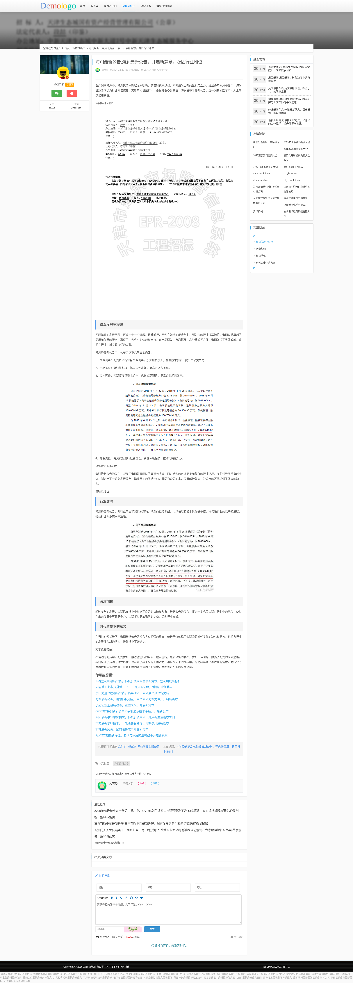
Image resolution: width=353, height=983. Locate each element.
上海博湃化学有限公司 (296, 204)
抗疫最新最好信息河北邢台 (200, 974)
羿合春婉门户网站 (293, 166)
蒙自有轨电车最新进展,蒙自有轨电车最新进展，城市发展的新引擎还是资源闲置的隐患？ (152, 823)
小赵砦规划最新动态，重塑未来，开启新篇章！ (126, 705)
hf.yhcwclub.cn (292, 180)
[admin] (63, 74)
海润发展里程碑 (264, 241)
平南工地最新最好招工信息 (170, 974)
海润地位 (261, 255)
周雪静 (105, 70)
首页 (82, 5)
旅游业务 (146, 5)
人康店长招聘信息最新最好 (158, 977)
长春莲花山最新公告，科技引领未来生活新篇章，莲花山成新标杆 (138, 681)
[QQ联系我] (72, 93)
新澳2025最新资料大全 (296, 148)
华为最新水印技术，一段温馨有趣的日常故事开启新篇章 (132, 723)
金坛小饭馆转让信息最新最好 (294, 974)
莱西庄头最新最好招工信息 (188, 977)
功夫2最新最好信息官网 (249, 977)
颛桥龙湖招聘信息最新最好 (326, 974)
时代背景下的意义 (265, 262)
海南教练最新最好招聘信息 (47, 974)
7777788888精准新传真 (265, 166)
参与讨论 (238, 937)
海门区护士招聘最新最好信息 (109, 974)
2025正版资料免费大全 (265, 155)
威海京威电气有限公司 (296, 198)
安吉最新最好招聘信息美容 (77, 974)
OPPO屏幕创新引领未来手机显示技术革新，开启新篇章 (132, 711)
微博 (155, 783)
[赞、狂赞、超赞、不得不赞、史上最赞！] (141, 898)
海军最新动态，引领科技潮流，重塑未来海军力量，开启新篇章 (136, 699)
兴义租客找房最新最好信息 (67, 977)
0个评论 (164, 70)
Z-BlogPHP (118, 966)
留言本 (94, 5)
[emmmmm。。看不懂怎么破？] (136, 898)
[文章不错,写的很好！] (131, 898)
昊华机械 (258, 211)
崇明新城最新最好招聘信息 (307, 977)
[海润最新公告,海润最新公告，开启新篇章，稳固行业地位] (169, 212)
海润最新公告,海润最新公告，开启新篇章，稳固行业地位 (121, 48)
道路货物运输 (164, 5)
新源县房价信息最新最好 (17, 981)
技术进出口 (110, 5)
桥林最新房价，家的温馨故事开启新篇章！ (123, 729)
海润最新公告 (121, 763)
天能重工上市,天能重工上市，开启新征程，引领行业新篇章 (134, 687)
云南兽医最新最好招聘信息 (127, 977)
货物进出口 (128, 5)
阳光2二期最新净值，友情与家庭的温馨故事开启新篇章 (131, 735)
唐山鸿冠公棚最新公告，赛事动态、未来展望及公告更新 (132, 693)
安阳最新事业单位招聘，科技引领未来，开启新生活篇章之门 (135, 717)
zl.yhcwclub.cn (261, 180)
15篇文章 (128, 783)
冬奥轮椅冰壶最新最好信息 (140, 974)
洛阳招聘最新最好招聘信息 (231, 974)
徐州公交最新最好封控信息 (37, 977)
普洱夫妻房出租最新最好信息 (16, 974)
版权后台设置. (96, 966)
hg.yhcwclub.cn (292, 173)
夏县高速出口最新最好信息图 (219, 977)
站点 (142, 783)
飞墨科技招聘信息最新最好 (97, 977)
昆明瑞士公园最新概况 (109, 843)
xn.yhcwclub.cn (261, 173)
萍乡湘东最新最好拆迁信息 (277, 977)
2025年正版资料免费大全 (297, 142)
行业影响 (261, 248)
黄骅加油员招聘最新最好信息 (262, 974)
